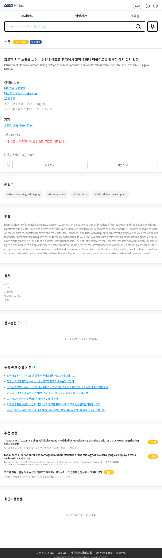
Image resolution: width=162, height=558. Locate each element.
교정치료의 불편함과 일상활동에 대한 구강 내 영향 (32, 398)
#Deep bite (80, 194)
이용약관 (63, 553)
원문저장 (122, 165)
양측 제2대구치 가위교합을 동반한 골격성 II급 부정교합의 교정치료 (41, 375)
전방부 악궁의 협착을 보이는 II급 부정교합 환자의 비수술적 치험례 (40, 381)
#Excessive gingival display (23, 194)
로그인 (137, 5)
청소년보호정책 (104, 553)
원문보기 (50, 165)
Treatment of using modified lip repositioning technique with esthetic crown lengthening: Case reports (72, 442)
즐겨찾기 (152, 31)
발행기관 (81, 16)
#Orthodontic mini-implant (110, 194)
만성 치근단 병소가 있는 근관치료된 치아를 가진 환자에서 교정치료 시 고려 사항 (47, 393)
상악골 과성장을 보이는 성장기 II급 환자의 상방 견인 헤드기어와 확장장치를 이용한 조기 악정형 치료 (57, 387)
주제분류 (27, 16)
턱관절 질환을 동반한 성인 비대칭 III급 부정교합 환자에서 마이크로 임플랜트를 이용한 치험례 (54, 404)
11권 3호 (9, 98)
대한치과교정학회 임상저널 (20, 93)
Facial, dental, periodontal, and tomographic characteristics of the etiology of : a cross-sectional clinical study (70, 456)
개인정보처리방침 (81, 553)
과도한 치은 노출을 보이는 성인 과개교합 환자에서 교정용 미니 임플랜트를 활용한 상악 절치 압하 (56, 410)
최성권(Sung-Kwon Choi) (18, 125)
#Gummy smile (57, 194)
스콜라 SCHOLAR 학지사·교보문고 (13, 6)
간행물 (135, 16)
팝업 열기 (25, 323)
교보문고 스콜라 (45, 553)
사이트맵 (121, 553)
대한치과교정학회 (15, 88)
